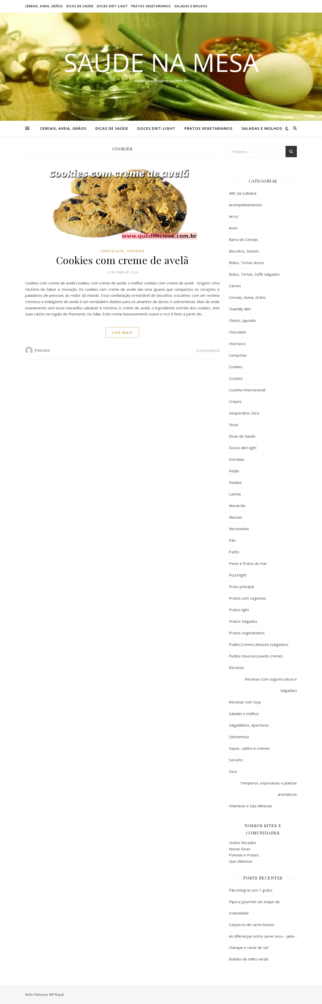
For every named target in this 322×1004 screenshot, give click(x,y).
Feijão (234, 470)
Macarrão (237, 505)
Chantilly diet (240, 308)
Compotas (238, 355)
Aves (233, 227)
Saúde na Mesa (161, 62)
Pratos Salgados (243, 621)
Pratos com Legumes (247, 598)
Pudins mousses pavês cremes (256, 655)
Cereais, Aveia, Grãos (44, 6)
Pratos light (239, 609)
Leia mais (122, 332)
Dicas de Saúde (79, 6)
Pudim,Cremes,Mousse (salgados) (258, 644)
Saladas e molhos (191, 6)
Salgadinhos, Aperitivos (249, 725)
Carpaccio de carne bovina (251, 924)
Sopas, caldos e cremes (249, 748)
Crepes (235, 401)
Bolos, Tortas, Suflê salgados (254, 274)
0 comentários (208, 350)
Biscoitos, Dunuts (244, 251)
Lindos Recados (242, 842)
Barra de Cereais (243, 239)
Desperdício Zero (244, 412)
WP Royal (56, 994)
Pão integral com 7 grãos (250, 890)
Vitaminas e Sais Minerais (250, 805)
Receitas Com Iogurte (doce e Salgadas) (271, 685)
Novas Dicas (239, 848)
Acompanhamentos (245, 204)
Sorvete (236, 759)
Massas (235, 517)
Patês (234, 551)
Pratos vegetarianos (151, 6)
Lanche (235, 493)
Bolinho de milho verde (248, 958)
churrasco (237, 343)
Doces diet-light (112, 6)
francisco (42, 350)
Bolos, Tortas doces (246, 262)
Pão (232, 540)
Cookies (135, 251)
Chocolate (112, 251)
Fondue (235, 482)
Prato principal (241, 586)
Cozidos (236, 378)
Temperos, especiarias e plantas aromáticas (268, 788)
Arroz (233, 216)
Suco (233, 771)
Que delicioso (240, 861)
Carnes (235, 285)
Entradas (237, 459)
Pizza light (238, 574)
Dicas (233, 424)
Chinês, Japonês (242, 320)
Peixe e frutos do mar (248, 563)
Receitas (236, 667)
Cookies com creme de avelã (122, 260)
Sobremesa (239, 736)
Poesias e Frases (244, 854)
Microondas (239, 528)
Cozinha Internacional (247, 389)
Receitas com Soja (245, 701)
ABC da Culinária (242, 193)
